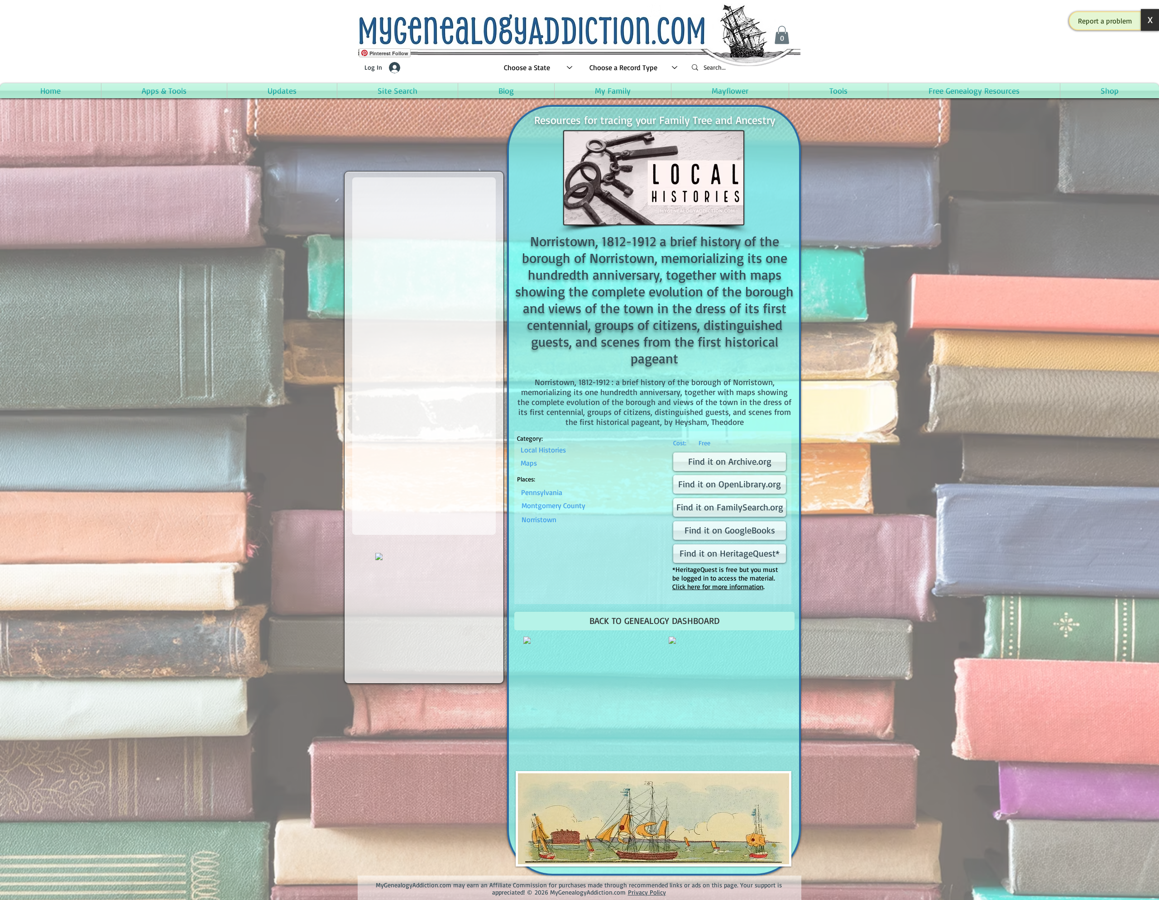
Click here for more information (717, 586)
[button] (1105, 20)
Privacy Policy (647, 892)
